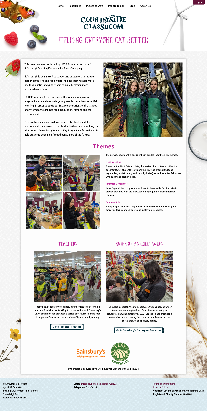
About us (145, 6)
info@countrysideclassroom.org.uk (99, 383)
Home (60, 6)
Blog (132, 6)
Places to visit (94, 6)
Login (199, 2)
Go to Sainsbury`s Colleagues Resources (138, 330)
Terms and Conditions (164, 383)
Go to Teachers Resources (67, 326)
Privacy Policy (160, 387)
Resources (74, 6)
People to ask (116, 6)
